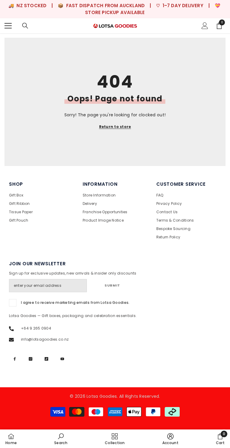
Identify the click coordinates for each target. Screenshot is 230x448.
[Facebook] (14, 359)
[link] (61, 439)
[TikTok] (46, 359)
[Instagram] (30, 359)
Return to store (115, 126)
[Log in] (205, 25)
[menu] (8, 25)
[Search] (25, 25)
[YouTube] (62, 359)
